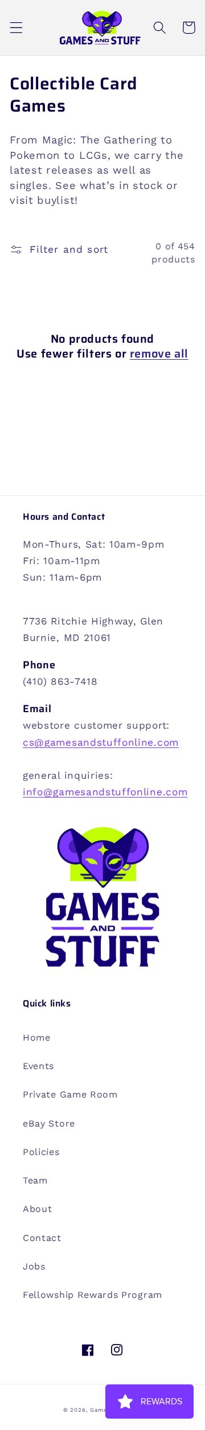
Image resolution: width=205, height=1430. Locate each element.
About (37, 1208)
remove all (159, 353)
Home (37, 1037)
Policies (41, 1152)
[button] (16, 27)
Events (38, 1066)
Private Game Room (70, 1094)
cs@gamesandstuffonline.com (101, 742)
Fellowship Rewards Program (92, 1294)
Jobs (34, 1266)
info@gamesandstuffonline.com (105, 792)
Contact (42, 1237)
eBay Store (49, 1123)
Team (35, 1180)
